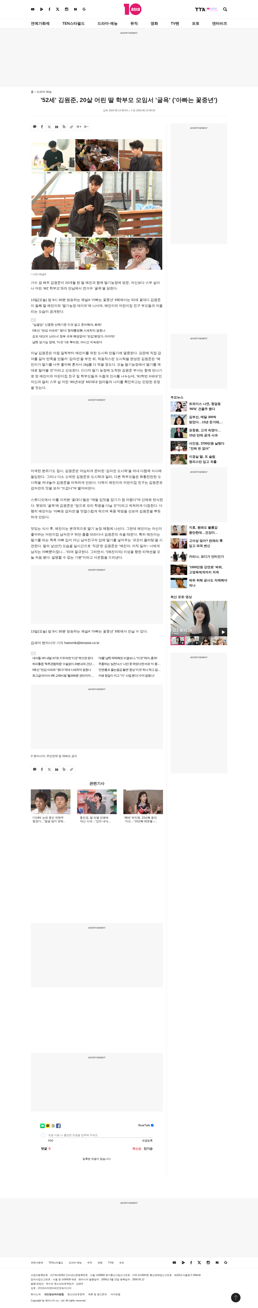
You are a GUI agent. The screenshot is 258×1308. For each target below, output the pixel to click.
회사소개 (36, 1294)
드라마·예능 (107, 23)
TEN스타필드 (73, 23)
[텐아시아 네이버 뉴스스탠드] (75, 9)
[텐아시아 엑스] (57, 9)
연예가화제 (40, 23)
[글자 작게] (86, 127)
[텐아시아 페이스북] (49, 9)
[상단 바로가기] (235, 1297)
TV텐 (175, 23)
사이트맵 (115, 1294)
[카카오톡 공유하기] (34, 127)
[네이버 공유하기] (56, 127)
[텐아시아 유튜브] (32, 9)
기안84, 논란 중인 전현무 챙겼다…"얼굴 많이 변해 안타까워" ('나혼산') (48, 821)
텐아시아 (50, 1300)
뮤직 (134, 23)
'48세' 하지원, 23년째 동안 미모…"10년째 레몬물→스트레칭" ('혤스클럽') (140, 821)
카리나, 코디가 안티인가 (206, 556)
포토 (195, 23)
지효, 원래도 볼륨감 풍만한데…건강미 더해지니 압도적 (203, 533)
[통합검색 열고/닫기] (225, 9)
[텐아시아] (132, 9)
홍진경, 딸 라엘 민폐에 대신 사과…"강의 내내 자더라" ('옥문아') (94, 821)
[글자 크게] (79, 127)
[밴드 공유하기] (64, 127)
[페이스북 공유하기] (42, 127)
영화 (154, 23)
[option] (199, 618)
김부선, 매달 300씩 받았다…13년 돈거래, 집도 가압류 (204, 422)
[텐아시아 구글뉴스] (84, 9)
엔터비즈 (219, 23)
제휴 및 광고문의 (97, 1294)
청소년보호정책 (76, 1294)
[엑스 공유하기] (49, 127)
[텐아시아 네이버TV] (41, 9)
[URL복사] (71, 127)
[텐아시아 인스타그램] (66, 9)
